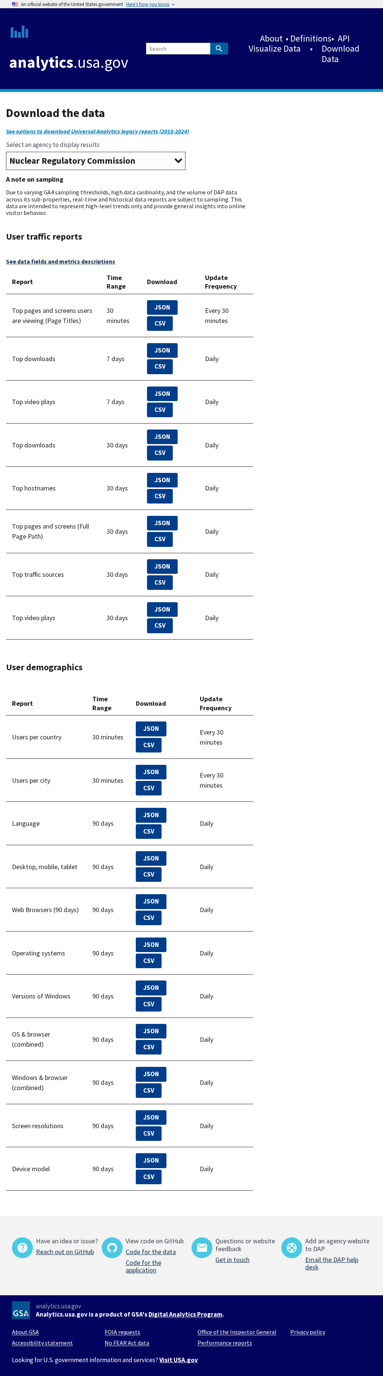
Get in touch (232, 1259)
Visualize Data (275, 48)
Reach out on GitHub (65, 1251)
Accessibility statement (42, 1342)
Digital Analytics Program (185, 1314)
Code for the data (151, 1251)
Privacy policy (307, 1332)
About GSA (25, 1332)
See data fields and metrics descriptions (60, 261)
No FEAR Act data (127, 1342)
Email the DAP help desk (331, 1263)
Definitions (310, 38)
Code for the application (143, 1266)
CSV (159, 323)
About (271, 38)
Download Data (340, 54)
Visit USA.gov (178, 1360)
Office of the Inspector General (236, 1332)
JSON (162, 307)
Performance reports (224, 1342)
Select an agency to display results (52, 145)
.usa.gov (68, 62)
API (344, 38)
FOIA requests (122, 1332)
